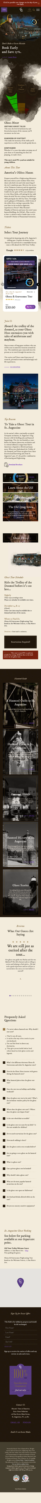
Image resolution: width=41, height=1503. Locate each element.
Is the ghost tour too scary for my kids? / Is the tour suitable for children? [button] (21, 1125)
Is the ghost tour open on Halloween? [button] (20, 1190)
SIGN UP (7, 1347)
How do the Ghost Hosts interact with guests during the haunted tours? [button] (22, 1072)
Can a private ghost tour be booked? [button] (19, 1168)
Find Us (27, 1423)
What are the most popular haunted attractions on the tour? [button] (19, 1182)
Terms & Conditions (29, 1460)
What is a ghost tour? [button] (14, 1162)
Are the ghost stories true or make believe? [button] (21, 1146)
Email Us (15, 1423)
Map (26, 1250)
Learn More (12, 57)
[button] (11, 287)
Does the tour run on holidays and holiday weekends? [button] (21, 1090)
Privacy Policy (20, 1460)
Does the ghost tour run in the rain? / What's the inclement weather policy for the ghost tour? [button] (22, 1100)
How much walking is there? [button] (16, 1140)
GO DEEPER (15, 367)
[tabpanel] (20, 1045)
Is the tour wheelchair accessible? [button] (18, 1118)
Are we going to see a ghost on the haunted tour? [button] (21, 1154)
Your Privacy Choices (20, 1489)
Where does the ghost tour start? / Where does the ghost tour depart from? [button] (21, 1110)
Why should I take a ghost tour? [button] (17, 1175)
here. (22, 4)
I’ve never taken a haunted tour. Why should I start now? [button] (22, 1030)
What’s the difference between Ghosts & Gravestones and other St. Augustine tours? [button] (21, 1063)
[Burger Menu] (38, 10)
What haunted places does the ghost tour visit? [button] (21, 1081)
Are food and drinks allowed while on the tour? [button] (21, 1197)
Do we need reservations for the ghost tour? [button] (22, 1133)
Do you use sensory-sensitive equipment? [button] (21, 1205)
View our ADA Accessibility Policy (20, 1464)
